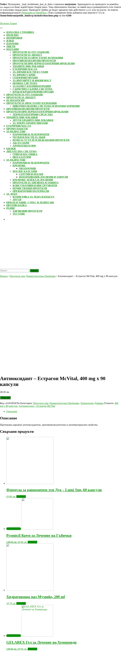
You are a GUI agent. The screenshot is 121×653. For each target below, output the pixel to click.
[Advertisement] (60, 245)
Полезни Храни (8, 23)
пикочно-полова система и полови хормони (46, 106)
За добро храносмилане (30, 123)
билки (11, 148)
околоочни (27, 168)
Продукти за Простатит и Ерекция (38, 57)
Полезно (12, 35)
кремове (19, 165)
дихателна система (21, 151)
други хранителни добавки (33, 120)
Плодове (12, 43)
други (17, 199)
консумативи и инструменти (35, 185)
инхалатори (22, 157)
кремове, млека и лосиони (33, 179)
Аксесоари (21, 143)
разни (10, 208)
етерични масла (25, 69)
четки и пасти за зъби (29, 137)
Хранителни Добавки (28, 66)
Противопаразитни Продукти (34, 60)
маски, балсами (25, 171)
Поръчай (5, 397)
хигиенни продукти (27, 211)
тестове (19, 214)
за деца (11, 194)
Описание (11, 411)
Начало (4, 276)
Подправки (14, 38)
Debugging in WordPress (33, 12)
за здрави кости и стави (30, 72)
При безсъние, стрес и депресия (30, 202)
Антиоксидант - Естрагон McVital (37, 406)
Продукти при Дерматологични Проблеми (44, 63)
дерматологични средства (33, 114)
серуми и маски (31, 174)
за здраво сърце (24, 74)
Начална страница (20, 32)
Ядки (10, 40)
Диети (10, 46)
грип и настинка (25, 154)
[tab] (63, 411)
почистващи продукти (30, 188)
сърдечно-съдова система (32, 89)
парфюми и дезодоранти (31, 134)
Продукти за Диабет (27, 55)
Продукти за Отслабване (31, 52)
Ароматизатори (24, 145)
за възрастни (15, 131)
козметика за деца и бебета (33, 196)
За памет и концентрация (32, 86)
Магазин (12, 49)
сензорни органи (25, 77)
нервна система (25, 83)
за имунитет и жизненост (32, 80)
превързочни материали (31, 191)
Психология (15, 100)
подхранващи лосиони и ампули (43, 177)
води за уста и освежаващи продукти (41, 140)
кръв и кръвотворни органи (33, 91)
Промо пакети (17, 128)
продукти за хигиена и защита (36, 182)
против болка (16, 205)
